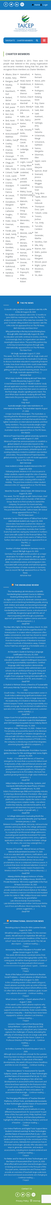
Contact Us (27, 1188)
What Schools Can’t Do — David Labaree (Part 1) (25, 999)
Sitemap (37, 1200)
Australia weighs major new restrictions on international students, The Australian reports (23, 407)
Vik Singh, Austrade (19, 353)
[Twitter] (11, 4)
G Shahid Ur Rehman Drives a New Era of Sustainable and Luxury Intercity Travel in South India (25, 686)
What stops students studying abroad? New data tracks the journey (25, 379)
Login (45, 4)
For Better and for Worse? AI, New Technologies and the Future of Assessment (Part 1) (25, 1160)
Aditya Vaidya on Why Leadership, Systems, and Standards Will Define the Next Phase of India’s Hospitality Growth (25, 786)
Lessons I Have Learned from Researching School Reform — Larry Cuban (25, 1025)
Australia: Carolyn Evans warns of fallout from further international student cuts (26, 519)
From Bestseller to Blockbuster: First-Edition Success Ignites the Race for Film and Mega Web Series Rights (25, 751)
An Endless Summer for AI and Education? (22, 1048)
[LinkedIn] (16, 4)
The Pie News (26, 303)
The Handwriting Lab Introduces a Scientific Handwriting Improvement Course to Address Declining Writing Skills (25, 594)
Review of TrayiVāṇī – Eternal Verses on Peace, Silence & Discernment (25, 850)
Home (37, 4)
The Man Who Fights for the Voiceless (19, 627)
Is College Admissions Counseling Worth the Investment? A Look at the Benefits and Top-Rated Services (25, 819)
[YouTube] (22, 4)
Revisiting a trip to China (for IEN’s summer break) (25, 927)
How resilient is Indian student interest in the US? (25, 466)
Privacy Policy (22, 1200)
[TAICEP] (25, 23)
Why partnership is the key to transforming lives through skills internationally (25, 332)
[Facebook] (5, 4)
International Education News (27, 921)
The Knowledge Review (27, 585)
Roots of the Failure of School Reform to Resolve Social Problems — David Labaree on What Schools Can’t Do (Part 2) (25, 977)
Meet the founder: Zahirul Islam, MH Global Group (25, 491)
